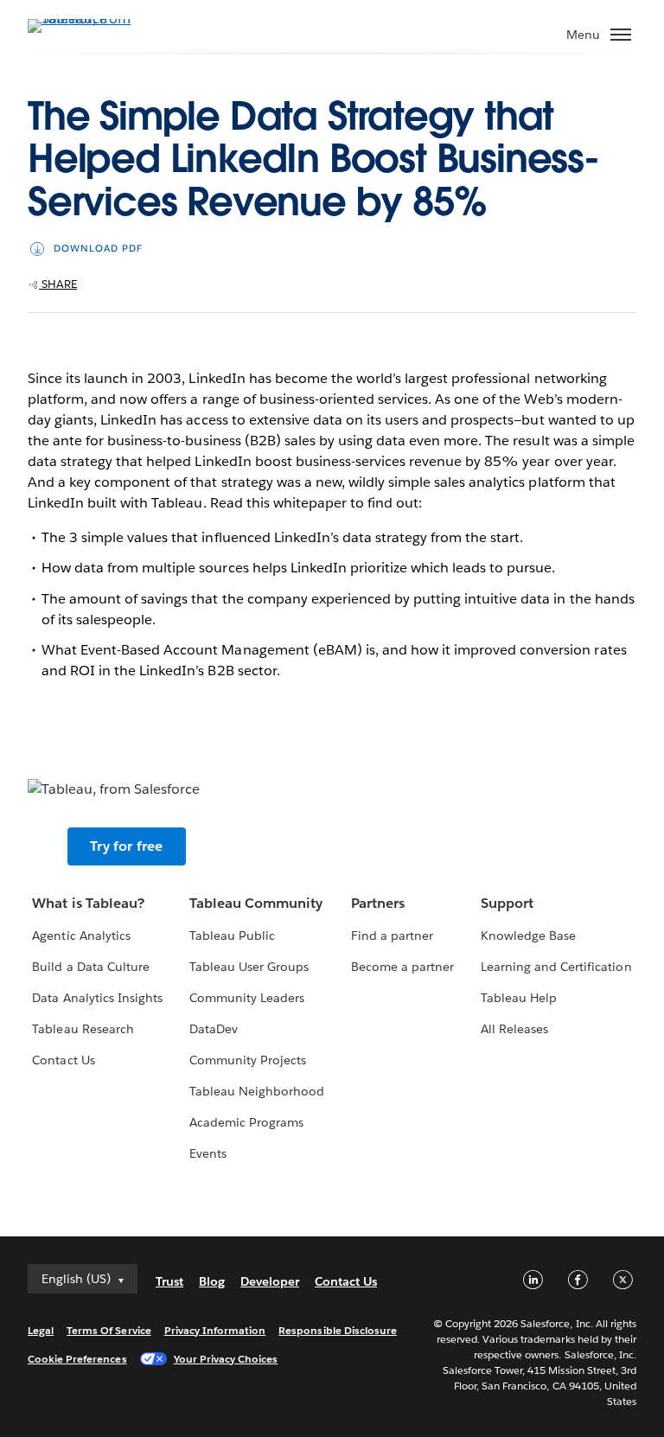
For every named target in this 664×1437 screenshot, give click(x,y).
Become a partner (402, 966)
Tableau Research (82, 1029)
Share (58, 284)
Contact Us (63, 1060)
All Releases (514, 1029)
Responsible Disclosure (337, 1330)
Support (507, 903)
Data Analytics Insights (97, 998)
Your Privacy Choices (226, 1358)
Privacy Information (215, 1330)
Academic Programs (246, 1122)
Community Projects (247, 1060)
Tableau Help (519, 998)
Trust (169, 1281)
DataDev (213, 1029)
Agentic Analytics (81, 935)
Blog (212, 1281)
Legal (41, 1330)
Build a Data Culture (90, 966)
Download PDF (98, 248)
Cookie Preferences (77, 1358)
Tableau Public (232, 935)
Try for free (126, 846)
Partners (378, 903)
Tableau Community (255, 903)
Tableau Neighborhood (256, 1091)
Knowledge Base (528, 935)
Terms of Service (108, 1330)
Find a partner (392, 935)
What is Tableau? (88, 903)
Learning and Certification (556, 966)
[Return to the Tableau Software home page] (88, 19)
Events (208, 1153)
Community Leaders (246, 998)
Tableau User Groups (249, 966)
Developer (269, 1281)
